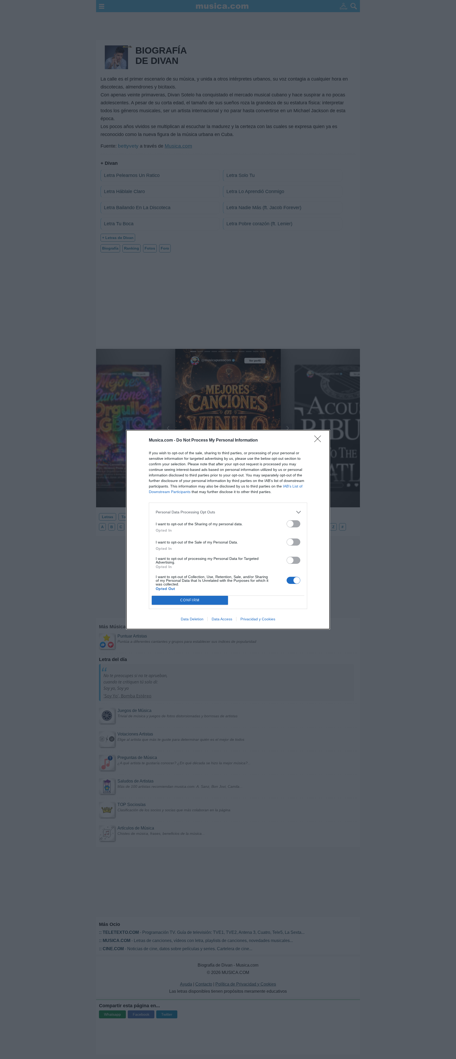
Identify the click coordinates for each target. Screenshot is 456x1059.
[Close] (319, 440)
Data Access (222, 619)
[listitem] (228, 512)
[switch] (293, 523)
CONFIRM (190, 600)
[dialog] (228, 529)
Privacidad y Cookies (257, 619)
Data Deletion (192, 619)
